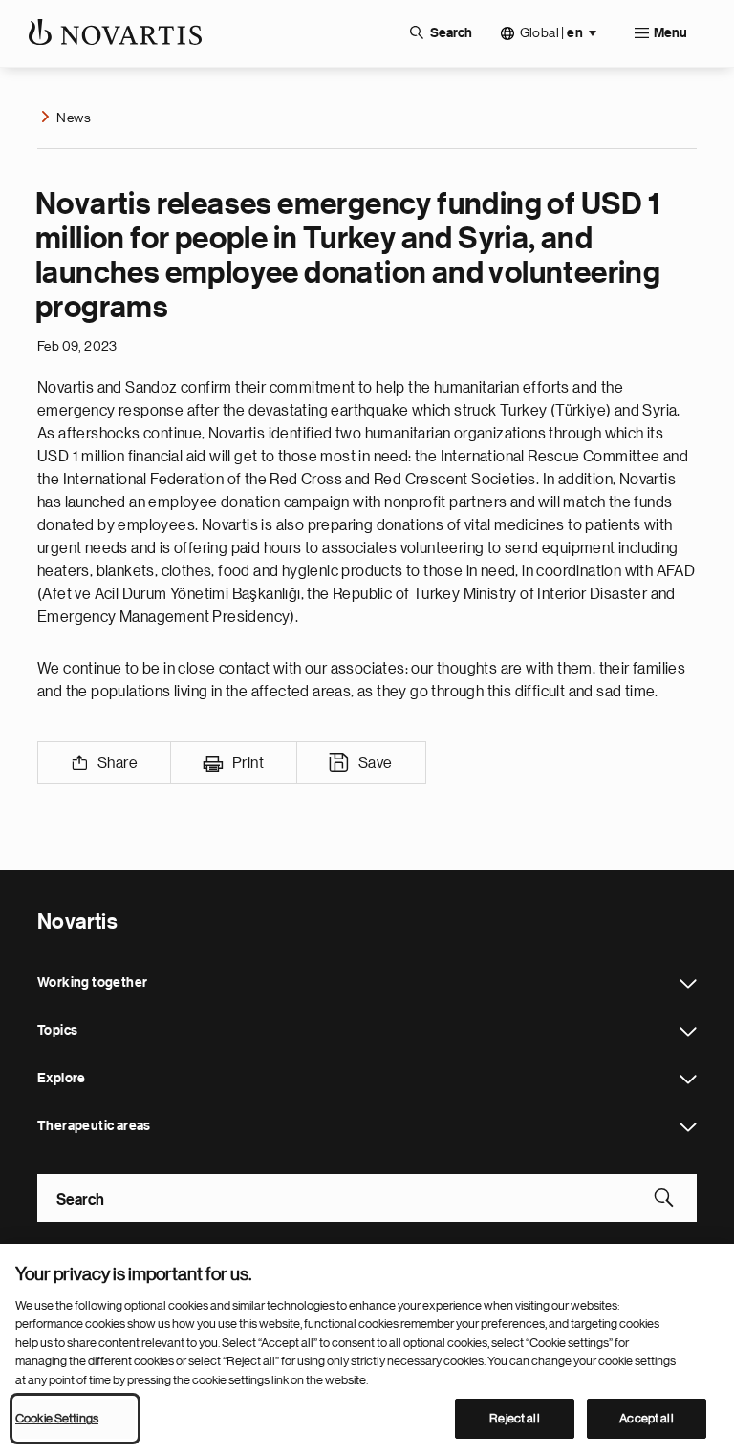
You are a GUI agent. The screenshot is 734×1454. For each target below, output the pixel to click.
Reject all (514, 1418)
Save (375, 763)
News (73, 117)
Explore (688, 1079)
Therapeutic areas (688, 1127)
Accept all (646, 1418)
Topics (688, 1031)
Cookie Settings (56, 1418)
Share (117, 763)
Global (551, 33)
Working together (688, 984)
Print (248, 763)
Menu (670, 33)
